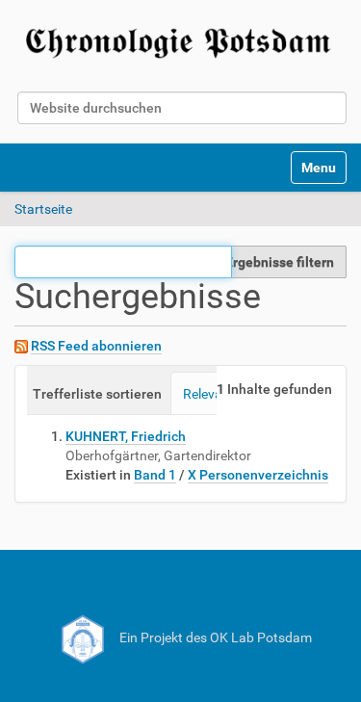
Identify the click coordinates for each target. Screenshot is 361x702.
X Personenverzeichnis (258, 474)
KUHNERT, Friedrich (125, 436)
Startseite (43, 209)
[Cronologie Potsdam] (180, 39)
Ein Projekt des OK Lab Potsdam (214, 637)
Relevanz (210, 394)
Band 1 (155, 474)
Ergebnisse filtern (279, 262)
